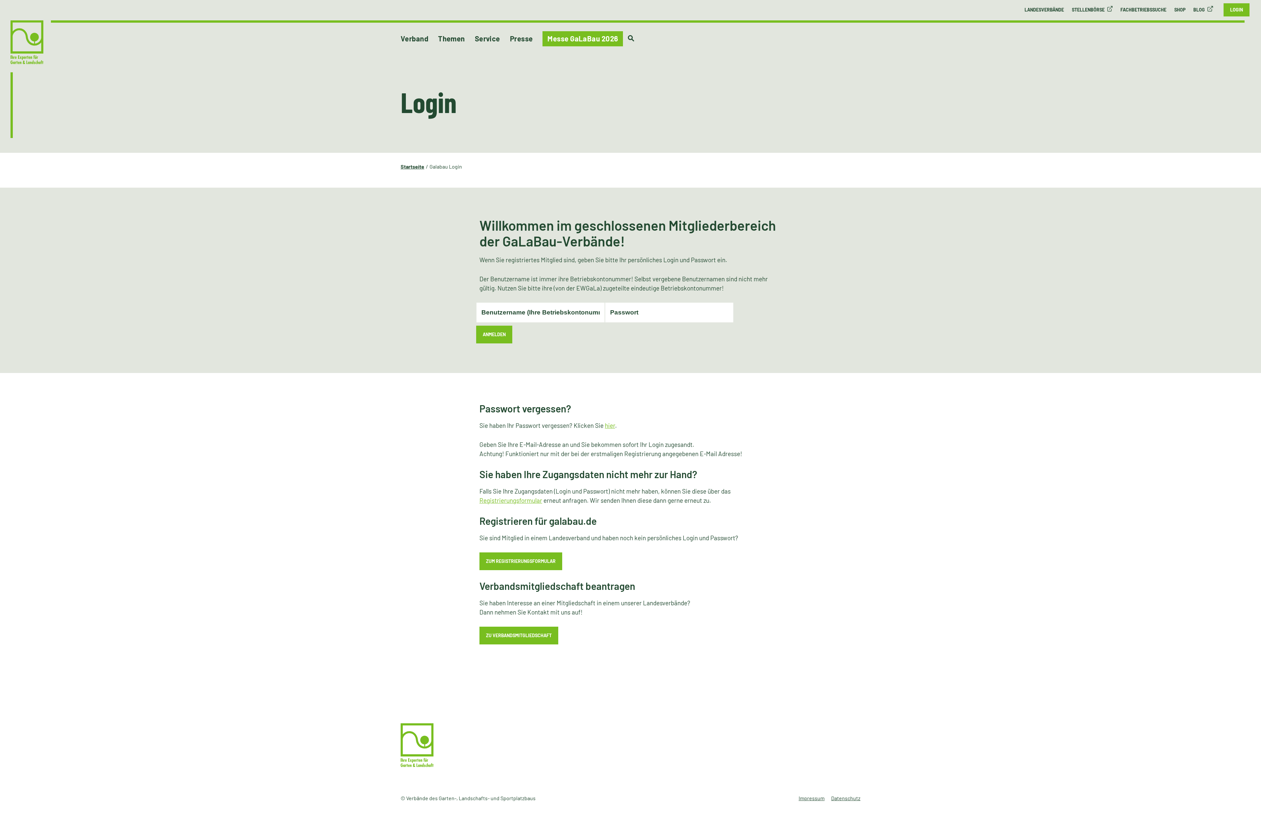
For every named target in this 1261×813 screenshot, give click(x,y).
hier (610, 425)
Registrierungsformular (510, 500)
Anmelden (494, 334)
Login (1236, 9)
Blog (1199, 9)
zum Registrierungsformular (521, 561)
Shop (1179, 9)
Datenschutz (845, 798)
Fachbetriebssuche (1143, 9)
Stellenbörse (1088, 9)
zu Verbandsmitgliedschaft (519, 635)
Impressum (812, 798)
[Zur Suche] (631, 38)
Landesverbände (1044, 9)
